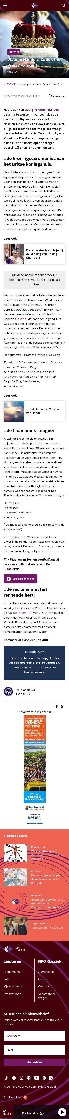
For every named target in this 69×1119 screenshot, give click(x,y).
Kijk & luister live (14, 986)
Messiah (20, 319)
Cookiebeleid (12, 1097)
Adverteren (46, 971)
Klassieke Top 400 (20, 612)
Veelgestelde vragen (47, 996)
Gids (6, 979)
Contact (43, 986)
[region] (34, 663)
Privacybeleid (47, 1086)
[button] (62, 1112)
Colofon (43, 979)
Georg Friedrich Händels (42, 109)
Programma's (12, 993)
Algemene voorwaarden (20, 1086)
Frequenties (12, 971)
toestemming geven (22, 279)
